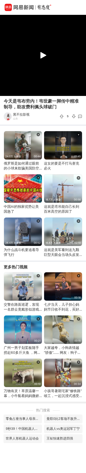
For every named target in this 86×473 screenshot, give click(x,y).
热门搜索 (43, 410)
